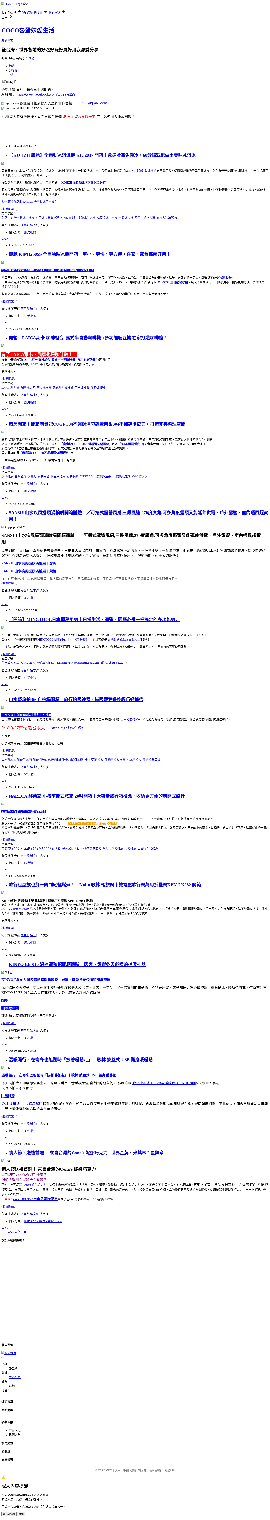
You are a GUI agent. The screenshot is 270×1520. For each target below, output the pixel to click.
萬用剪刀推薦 (10, 663)
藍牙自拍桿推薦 (58, 759)
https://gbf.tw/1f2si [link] (68, 728)
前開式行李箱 (10, 848)
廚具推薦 (7, 476)
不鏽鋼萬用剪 (80, 663)
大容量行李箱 (29, 848)
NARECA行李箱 (50, 848)
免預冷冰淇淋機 (107, 217)
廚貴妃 (32, 476)
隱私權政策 (156, 1470)
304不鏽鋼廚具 (140, 476)
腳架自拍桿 (96, 759)
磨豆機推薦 (44, 387)
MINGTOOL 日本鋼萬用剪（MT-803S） (63, 639)
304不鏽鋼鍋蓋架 (100, 476)
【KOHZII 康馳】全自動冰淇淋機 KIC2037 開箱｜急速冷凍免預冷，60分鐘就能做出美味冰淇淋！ (104, 155)
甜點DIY (7, 217)
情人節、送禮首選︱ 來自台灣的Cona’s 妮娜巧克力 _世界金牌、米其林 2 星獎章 (86, 1152)
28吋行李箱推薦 (113, 848)
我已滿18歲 (9, 1514)
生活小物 (30, 316)
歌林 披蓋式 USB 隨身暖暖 (22, 1104)
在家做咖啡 (98, 387)
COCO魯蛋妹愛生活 (27, 30)
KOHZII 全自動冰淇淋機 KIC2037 (83, 182)
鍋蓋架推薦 (58, 476)
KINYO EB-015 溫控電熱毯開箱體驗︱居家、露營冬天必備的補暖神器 (77, 964)
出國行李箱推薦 (148, 848)
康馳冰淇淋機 (87, 217)
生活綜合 (31, 58)
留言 (33, 225)
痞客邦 (25, 225)
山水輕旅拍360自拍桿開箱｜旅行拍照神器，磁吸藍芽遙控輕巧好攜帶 (76, 699)
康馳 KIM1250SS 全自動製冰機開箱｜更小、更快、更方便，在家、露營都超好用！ (90, 254)
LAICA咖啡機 (10, 387)
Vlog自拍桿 (134, 759)
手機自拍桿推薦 (115, 759)
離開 (21, 1514)
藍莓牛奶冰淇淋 (145, 217)
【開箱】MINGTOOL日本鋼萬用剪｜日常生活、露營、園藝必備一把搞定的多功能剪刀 (94, 619)
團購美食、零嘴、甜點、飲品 (43, 1221)
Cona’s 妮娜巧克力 (34, 1184)
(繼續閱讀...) (9, 209)
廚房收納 (73, 476)
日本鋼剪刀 (63, 663)
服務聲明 (170, 1470)
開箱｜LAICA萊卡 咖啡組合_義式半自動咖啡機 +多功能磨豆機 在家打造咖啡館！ (88, 337)
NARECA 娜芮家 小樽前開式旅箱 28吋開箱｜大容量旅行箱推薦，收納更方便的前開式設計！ (99, 796)
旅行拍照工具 (151, 759)
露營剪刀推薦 (45, 663)
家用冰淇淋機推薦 (48, 217)
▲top (4, 238)
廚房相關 (30, 232)
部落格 (13, 70)
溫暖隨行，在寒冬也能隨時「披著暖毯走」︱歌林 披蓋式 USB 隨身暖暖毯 (81, 1059)
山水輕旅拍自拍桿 (13, 759)
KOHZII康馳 (68, 217)
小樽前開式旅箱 (91, 848)
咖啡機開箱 (28, 387)
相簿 (12, 66)
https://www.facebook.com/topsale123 (45, 94)
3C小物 (29, 597)
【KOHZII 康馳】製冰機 (138, 170)
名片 (12, 74)
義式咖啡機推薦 (63, 387)
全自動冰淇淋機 (24, 217)
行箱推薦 (131, 848)
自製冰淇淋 (126, 217)
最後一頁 (20, 1231)
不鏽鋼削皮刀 (121, 476)
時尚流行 (30, 863)
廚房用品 (44, 476)
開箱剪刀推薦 (99, 663)
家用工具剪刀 (118, 663)
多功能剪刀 (28, 663)
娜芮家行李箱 (71, 848)
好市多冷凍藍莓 (166, 217)
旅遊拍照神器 (79, 759)
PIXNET (107, 1470)
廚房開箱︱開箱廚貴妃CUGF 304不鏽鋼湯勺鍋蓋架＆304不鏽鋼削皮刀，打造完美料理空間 (97, 424)
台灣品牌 (21, 476)
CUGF (84, 476)
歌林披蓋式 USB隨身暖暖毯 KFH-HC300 (163, 1083)
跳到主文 (7, 40)
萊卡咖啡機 (82, 387)
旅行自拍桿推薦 (37, 759)
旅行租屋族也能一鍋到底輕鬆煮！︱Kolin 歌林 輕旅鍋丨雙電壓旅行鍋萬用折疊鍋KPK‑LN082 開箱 (105, 884)
